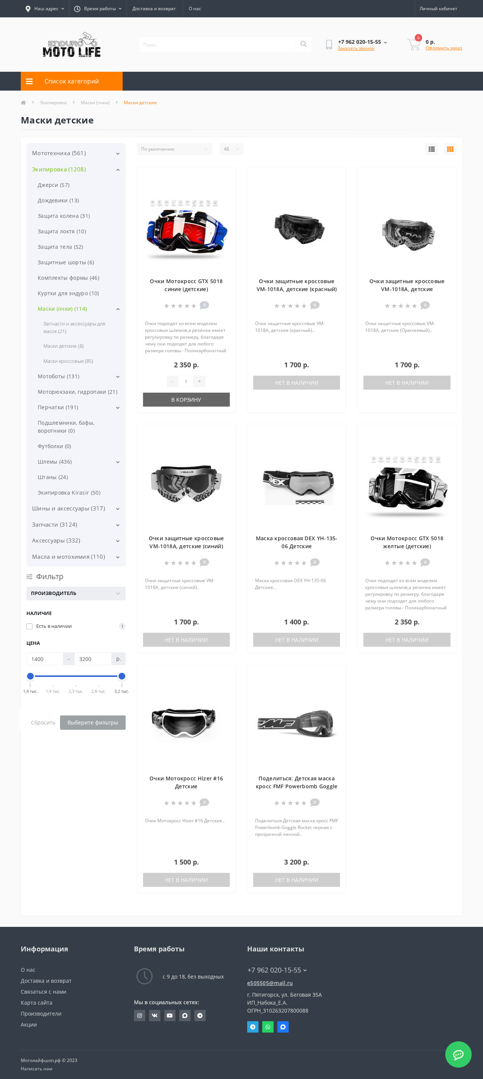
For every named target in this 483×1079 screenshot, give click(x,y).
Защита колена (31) (64, 215)
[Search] (303, 44)
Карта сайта (36, 1002)
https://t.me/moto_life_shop (200, 1015)
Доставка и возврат (154, 8)
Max (283, 1027)
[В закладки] (224, 177)
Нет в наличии (296, 382)
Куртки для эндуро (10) (68, 293)
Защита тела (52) (60, 246)
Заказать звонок (356, 48)
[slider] (30, 676)
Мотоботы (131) (58, 376)
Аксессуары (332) (56, 540)
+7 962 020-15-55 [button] (274, 970)
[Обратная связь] (458, 1054)
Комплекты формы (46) (68, 277)
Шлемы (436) (55, 461)
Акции (29, 1024)
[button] (97, 8)
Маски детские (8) (63, 345)
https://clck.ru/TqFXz (169, 1015)
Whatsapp (268, 1027)
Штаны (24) (53, 477)
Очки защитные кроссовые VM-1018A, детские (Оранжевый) (407, 289)
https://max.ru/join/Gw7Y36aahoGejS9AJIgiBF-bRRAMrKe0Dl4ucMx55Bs (185, 1015)
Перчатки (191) (58, 407)
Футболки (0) (54, 446)
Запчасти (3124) (54, 524)
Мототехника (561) (59, 153)
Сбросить (43, 722)
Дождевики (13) (58, 200)
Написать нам (36, 1068)
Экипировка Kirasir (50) (69, 492)
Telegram (252, 1027)
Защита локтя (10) (62, 231)
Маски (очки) (95, 102)
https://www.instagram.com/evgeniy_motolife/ (139, 1015)
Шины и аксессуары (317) (68, 508)
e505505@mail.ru (270, 983)
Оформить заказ (444, 48)
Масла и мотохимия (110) (68, 556)
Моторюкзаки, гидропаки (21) (77, 391)
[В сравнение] (224, 189)
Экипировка (53, 102)
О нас (195, 8)
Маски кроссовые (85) (68, 361)
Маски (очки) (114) (62, 308)
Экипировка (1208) (59, 169)
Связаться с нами (43, 991)
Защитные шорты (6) (66, 262)
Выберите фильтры (93, 722)
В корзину (186, 399)
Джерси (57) (53, 184)
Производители (41, 1013)
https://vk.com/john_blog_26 (154, 1015)
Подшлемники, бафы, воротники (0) (66, 426)
